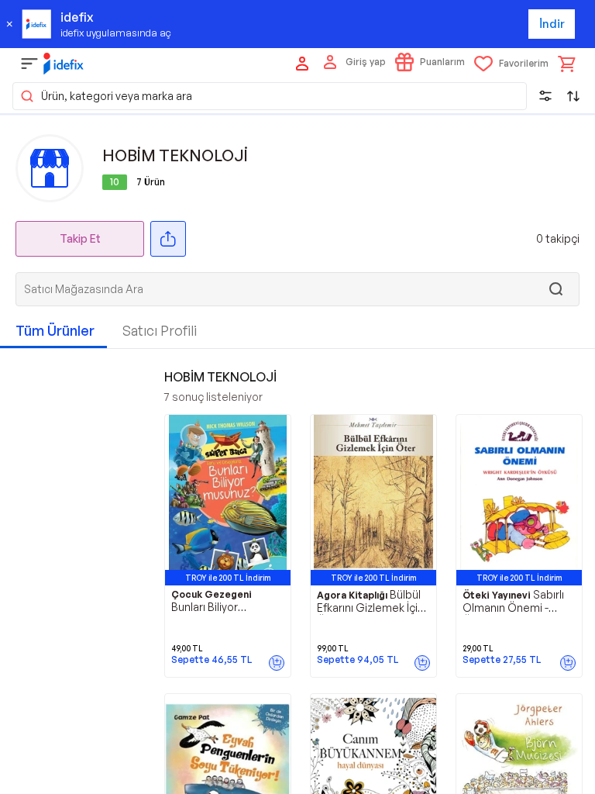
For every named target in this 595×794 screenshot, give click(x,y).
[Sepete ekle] (276, 663)
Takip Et (80, 238)
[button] (269, 96)
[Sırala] (573, 96)
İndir (552, 23)
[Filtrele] (545, 96)
